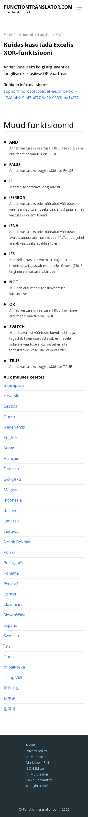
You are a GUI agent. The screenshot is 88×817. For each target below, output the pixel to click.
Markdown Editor (39, 762)
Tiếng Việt (13, 677)
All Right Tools (37, 786)
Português (13, 562)
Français (11, 458)
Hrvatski (11, 395)
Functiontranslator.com (38, 7)
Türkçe (10, 656)
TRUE (14, 360)
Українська (14, 667)
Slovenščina (14, 615)
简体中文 (11, 688)
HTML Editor (36, 756)
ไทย (7, 646)
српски (10, 594)
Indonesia (13, 500)
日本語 (9, 698)
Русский (11, 583)
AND (13, 142)
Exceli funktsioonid (18, 34)
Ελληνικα (12, 479)
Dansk (9, 416)
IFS (12, 253)
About (30, 745)
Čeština (10, 406)
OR (12, 304)
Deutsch (11, 468)
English (10, 437)
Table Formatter (39, 780)
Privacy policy (36, 751)
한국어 (9, 708)
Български (14, 385)
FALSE (14, 164)
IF (10, 181)
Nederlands (14, 427)
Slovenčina (13, 604)
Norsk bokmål (17, 542)
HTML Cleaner (37, 774)
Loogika (44, 34)
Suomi (9, 448)
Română (11, 573)
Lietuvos (11, 531)
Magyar (11, 489)
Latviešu (11, 521)
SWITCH (17, 326)
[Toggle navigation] (79, 9)
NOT (13, 282)
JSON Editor (35, 768)
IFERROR (17, 197)
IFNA (13, 225)
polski (9, 552)
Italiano (11, 510)
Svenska (11, 635)
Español (11, 625)
